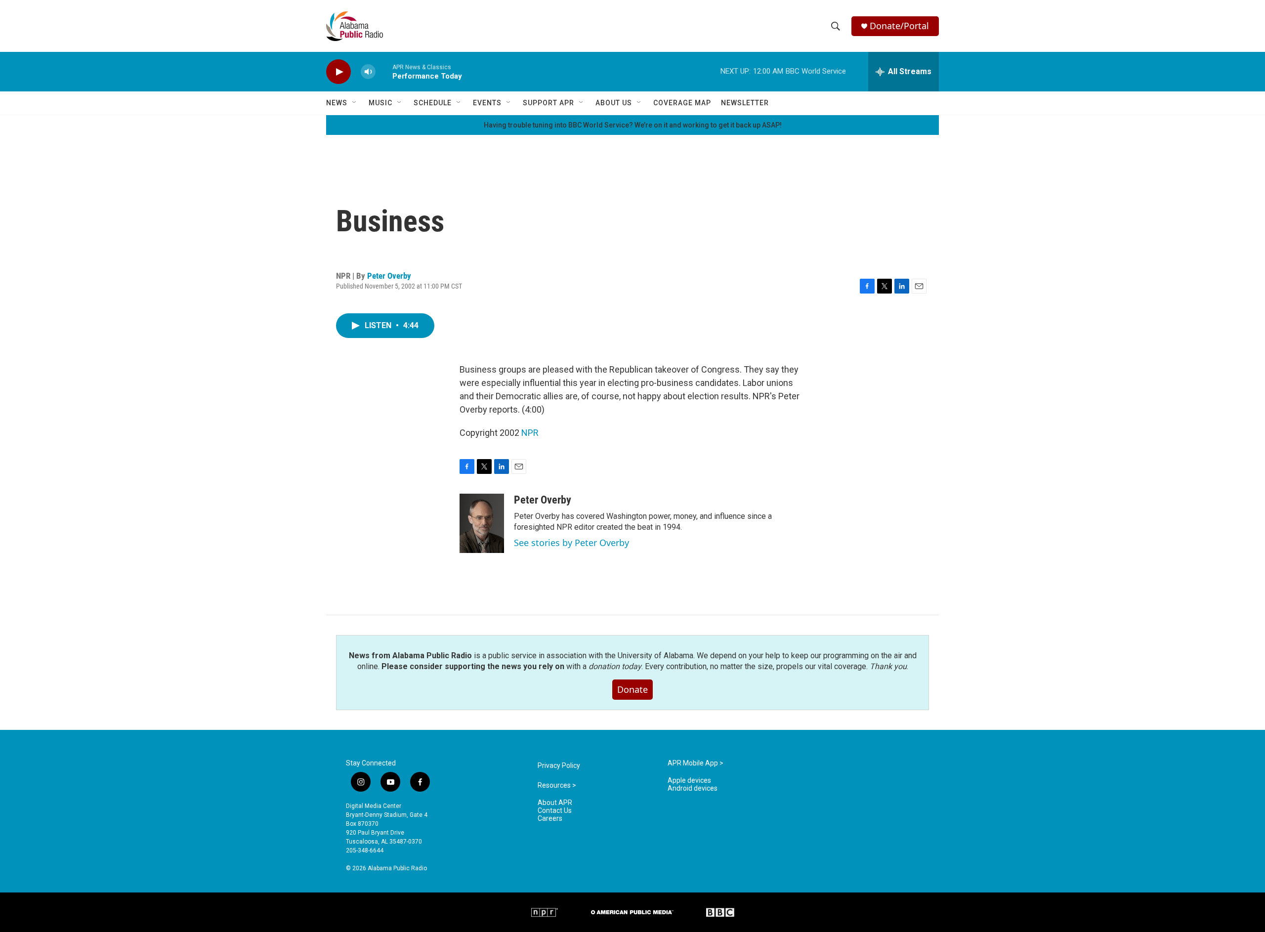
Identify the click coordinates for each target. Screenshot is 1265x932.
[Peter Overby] (482, 523)
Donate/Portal (899, 26)
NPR (530, 432)
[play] (338, 72)
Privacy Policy (559, 765)
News (336, 103)
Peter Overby (389, 276)
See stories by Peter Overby (571, 543)
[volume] (368, 72)
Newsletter (745, 103)
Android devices (692, 788)
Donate (632, 689)
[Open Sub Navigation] (355, 103)
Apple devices (689, 780)
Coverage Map (682, 103)
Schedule (433, 103)
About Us (613, 103)
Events (487, 103)
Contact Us (555, 810)
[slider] (383, 71)
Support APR (548, 103)
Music (380, 103)
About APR (555, 802)
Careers (550, 818)
